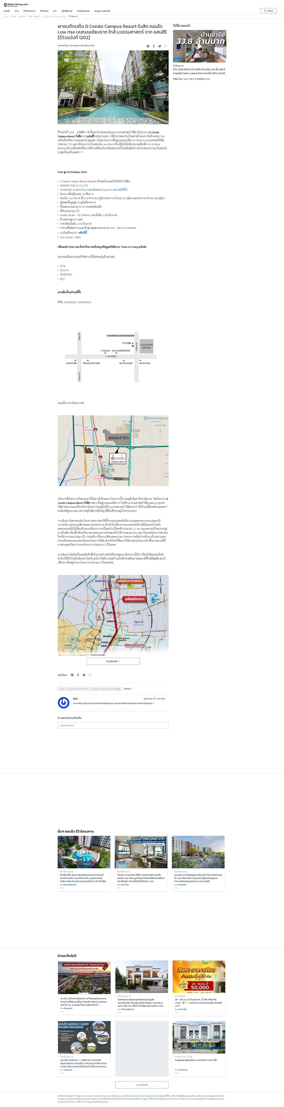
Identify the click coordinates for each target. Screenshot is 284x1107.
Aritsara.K (182, 884)
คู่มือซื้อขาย (67, 11)
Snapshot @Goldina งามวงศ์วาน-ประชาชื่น (196, 1060)
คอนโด (7, 11)
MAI (71, 45)
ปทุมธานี (22, 16)
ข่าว (55, 11)
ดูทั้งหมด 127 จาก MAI (154, 698)
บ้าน (17, 11)
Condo (62, 688)
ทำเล (63, 266)
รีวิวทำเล (44, 11)
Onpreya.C (68, 1008)
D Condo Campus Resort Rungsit (105, 688)
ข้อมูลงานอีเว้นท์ (102, 11)
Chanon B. (182, 1069)
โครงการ (64, 270)
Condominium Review (78, 688)
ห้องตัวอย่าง (66, 274)
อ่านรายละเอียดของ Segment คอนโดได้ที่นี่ (104, 189)
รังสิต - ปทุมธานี (34, 16)
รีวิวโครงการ (30, 11)
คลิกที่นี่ (83, 232)
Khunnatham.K (69, 884)
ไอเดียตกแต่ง (83, 11)
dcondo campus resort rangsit (54, 16)
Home (6, 16)
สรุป (62, 278)
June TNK (188, 79)
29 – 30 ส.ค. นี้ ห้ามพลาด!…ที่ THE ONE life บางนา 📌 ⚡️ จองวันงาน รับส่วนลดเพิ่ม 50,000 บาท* (198, 1002)
